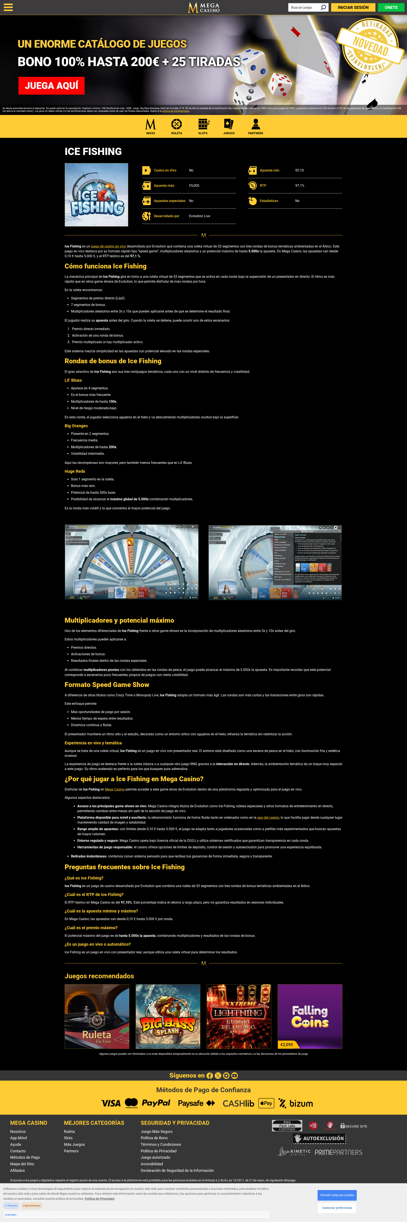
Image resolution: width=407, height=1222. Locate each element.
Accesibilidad (152, 1164)
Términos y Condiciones (161, 1144)
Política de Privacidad (159, 1151)
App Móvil (18, 1138)
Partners (71, 1151)
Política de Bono (154, 1138)
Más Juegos (74, 1144)
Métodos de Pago (25, 1157)
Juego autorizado (155, 1157)
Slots (203, 133)
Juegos (229, 133)
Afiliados (17, 1170)
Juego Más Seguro (157, 1131)
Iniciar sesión (353, 7)
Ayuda (15, 1144)
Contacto (18, 1151)
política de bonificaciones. (176, 111)
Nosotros (18, 1131)
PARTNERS (255, 133)
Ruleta (176, 133)
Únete (391, 7)
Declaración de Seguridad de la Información (177, 1170)
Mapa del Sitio (22, 1164)
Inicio (150, 133)
